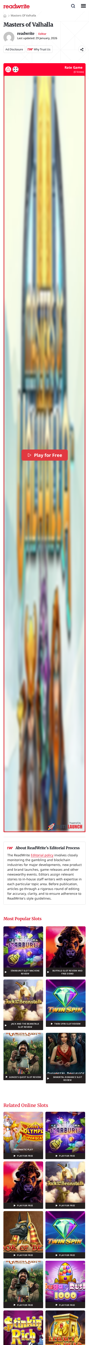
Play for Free (48, 455)
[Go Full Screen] (15, 69)
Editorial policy (42, 855)
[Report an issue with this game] (8, 69)
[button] (73, 5)
